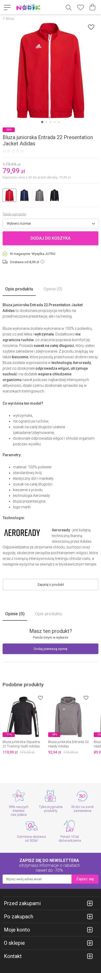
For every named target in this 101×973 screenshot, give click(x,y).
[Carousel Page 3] (50, 122)
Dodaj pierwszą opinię (50, 649)
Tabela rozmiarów (14, 214)
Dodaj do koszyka (50, 238)
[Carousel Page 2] (46, 122)
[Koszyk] (92, 7)
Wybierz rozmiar (19, 223)
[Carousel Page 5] (59, 122)
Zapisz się (85, 879)
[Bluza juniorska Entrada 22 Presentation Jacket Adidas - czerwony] (50, 70)
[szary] (39, 195)
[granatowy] (24, 195)
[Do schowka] (40, 698)
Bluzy (10, 18)
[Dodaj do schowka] (91, 27)
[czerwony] (9, 195)
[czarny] (54, 195)
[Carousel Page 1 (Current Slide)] (42, 122)
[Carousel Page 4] (55, 122)
